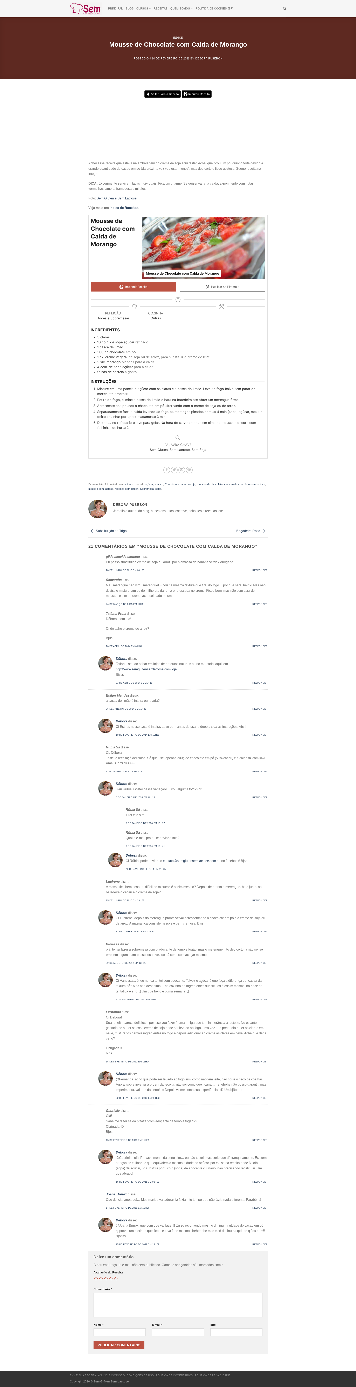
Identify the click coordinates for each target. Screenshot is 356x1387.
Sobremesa (147, 488)
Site (213, 1324)
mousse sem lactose (100, 488)
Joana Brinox (116, 1194)
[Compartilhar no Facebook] (166, 470)
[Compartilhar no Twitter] (174, 470)
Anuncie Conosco (111, 1375)
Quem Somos (180, 8)
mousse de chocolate (209, 484)
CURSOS (142, 8)
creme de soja (186, 484)
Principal (115, 8)
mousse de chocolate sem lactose (244, 484)
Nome (98, 1324)
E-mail (157, 1324)
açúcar (149, 484)
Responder (260, 570)
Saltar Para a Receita (164, 94)
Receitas (160, 8)
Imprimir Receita (198, 94)
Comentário (103, 1289)
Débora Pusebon (208, 58)
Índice (178, 37)
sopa (158, 488)
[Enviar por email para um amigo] (181, 470)
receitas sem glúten (126, 488)
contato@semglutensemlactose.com (189, 861)
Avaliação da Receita (108, 1272)
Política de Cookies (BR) (214, 8)
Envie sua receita (83, 1375)
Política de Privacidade (212, 1375)
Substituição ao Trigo (111, 531)
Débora (121, 658)
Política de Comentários (174, 1375)
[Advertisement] (178, 130)
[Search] (284, 9)
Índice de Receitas (124, 208)
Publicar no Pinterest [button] (224, 286)
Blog (130, 8)
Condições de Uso (140, 1375)
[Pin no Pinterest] (189, 470)
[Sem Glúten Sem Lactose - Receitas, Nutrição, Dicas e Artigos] (86, 8)
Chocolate (171, 484)
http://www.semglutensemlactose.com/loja (146, 669)
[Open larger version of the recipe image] (203, 248)
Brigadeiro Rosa (248, 531)
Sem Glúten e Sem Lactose (117, 198)
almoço (159, 484)
